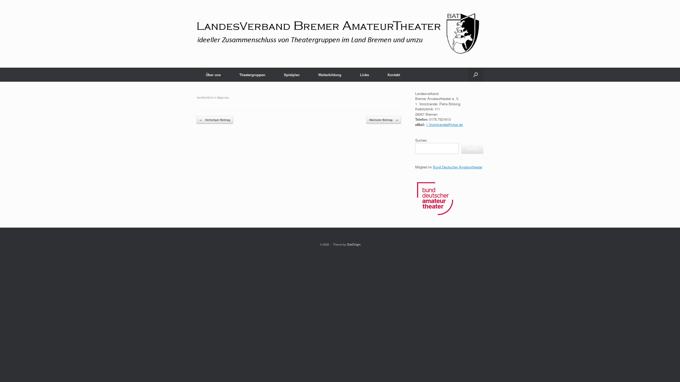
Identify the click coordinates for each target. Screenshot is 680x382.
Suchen (421, 140)
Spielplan (292, 74)
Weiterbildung (329, 74)
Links (364, 74)
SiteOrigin (353, 244)
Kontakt (394, 74)
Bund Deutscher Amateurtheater (457, 167)
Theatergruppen (252, 74)
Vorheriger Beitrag (214, 120)
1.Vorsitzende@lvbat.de (444, 124)
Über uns (213, 74)
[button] (475, 75)
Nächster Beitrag (383, 120)
